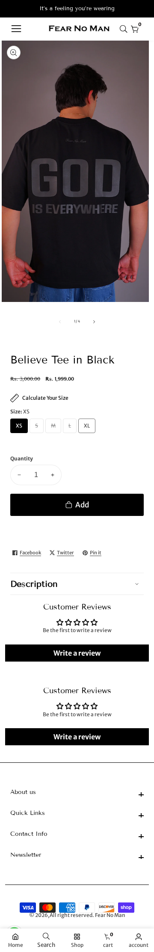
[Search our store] (125, 29)
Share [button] (125, 553)
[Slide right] (94, 321)
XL (88, 427)
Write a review (77, 653)
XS (20, 427)
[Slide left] (59, 321)
